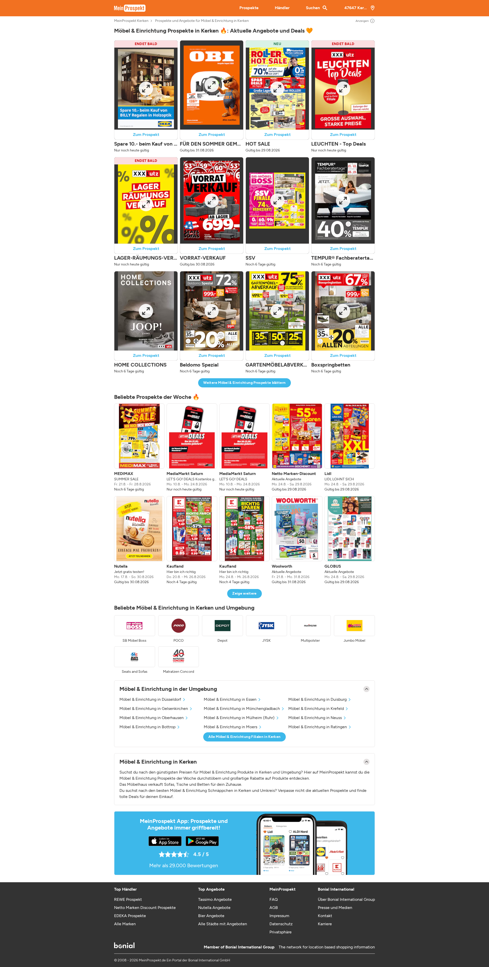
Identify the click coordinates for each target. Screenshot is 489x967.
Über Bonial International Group (346, 899)
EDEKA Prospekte (130, 915)
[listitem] (139, 447)
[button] (146, 96)
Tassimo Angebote (215, 899)
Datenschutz (281, 923)
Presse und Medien (335, 907)
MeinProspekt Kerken (131, 21)
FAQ (273, 899)
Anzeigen (362, 21)
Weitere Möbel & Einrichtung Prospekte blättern (244, 383)
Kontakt (325, 915)
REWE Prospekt (128, 899)
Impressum (279, 915)
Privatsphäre (280, 932)
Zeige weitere (244, 593)
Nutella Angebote (214, 907)
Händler (282, 7)
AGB (273, 907)
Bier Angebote (211, 915)
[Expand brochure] (146, 89)
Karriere (325, 923)
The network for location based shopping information (327, 947)
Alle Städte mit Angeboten (222, 923)
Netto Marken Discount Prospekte (145, 907)
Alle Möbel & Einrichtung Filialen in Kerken (244, 737)
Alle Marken (125, 923)
